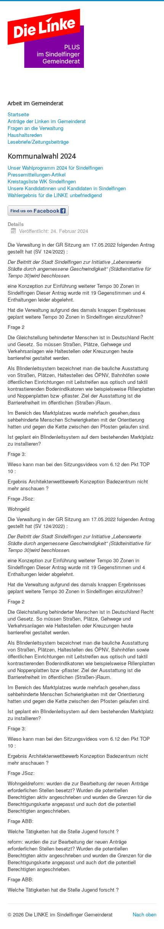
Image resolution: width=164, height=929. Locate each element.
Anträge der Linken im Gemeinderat (47, 121)
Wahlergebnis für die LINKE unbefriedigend (55, 195)
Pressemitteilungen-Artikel (37, 174)
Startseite (18, 114)
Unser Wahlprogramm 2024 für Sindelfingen (55, 167)
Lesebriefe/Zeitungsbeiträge (38, 141)
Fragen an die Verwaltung (35, 128)
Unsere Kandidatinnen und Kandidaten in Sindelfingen (67, 188)
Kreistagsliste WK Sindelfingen (42, 181)
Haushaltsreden (25, 135)
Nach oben (144, 914)
